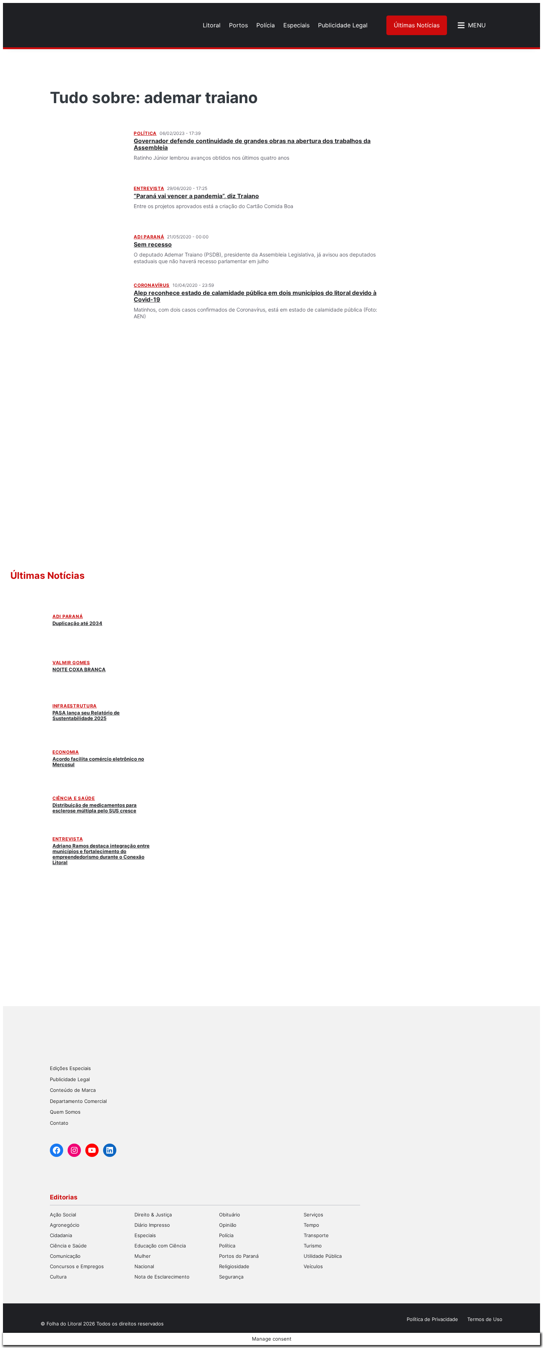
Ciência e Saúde (73, 798)
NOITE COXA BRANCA (79, 669)
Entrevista (149, 188)
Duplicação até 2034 (77, 623)
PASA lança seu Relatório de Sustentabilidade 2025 (86, 715)
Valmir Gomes (71, 662)
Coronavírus (152, 285)
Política (145, 133)
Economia (65, 752)
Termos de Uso (484, 1319)
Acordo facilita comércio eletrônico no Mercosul (98, 761)
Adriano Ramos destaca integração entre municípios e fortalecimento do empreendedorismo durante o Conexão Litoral (101, 854)
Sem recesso (153, 244)
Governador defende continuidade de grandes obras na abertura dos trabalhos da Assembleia (252, 144)
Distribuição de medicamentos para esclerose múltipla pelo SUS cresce (94, 808)
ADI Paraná (149, 237)
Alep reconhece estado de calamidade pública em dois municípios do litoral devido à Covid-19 (255, 296)
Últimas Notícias (417, 25)
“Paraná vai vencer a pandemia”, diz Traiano (196, 196)
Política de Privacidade (432, 1319)
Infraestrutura (74, 706)
